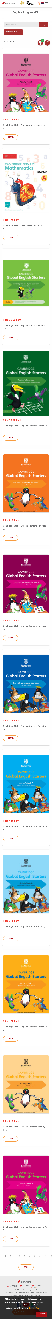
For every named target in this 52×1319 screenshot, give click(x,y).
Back (26, 1267)
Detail (11, 137)
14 (45, 1256)
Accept (41, 1314)
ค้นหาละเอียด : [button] (12, 32)
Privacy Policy (35, 1308)
